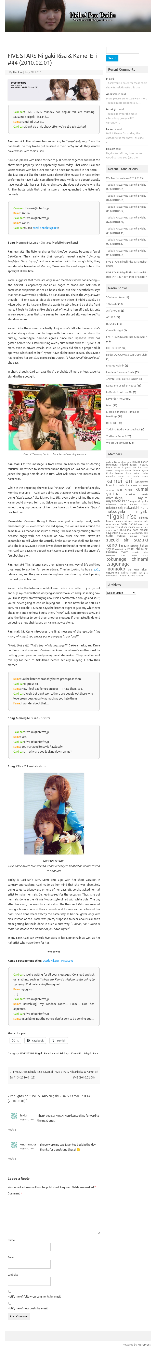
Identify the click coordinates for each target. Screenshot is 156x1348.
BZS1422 (111, 323)
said (111, 78)
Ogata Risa (143, 524)
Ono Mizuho (142, 527)
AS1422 (110, 317)
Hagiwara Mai (129, 467)
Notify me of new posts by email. (28, 1308)
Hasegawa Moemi (123, 470)
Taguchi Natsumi (130, 546)
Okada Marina (128, 527)
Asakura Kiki (111, 462)
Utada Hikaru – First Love (58, 960)
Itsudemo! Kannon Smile (120, 372)
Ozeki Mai (125, 530)
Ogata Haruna (129, 524)
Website (13, 1274)
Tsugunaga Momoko (118, 566)
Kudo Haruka (124, 490)
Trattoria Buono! (116, 436)
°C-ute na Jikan (115, 297)
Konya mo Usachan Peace (121, 385)
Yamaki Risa (116, 575)
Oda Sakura (112, 524)
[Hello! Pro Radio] (78, 30)
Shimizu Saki (141, 533)
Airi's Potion (113, 310)
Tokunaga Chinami (127, 558)
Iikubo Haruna (114, 473)
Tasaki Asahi (139, 556)
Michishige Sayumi (127, 498)
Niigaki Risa (91, 1053)
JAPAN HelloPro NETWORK (122, 378)
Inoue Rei (124, 476)
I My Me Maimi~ (115, 365)
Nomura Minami (123, 521)
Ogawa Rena (113, 527)
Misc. (109, 405)
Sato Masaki (140, 529)
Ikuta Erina (133, 473)
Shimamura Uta (128, 533)
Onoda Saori (112, 530)
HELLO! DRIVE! (114, 347)
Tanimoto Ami (115, 556)
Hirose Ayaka (140, 470)
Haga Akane (113, 467)
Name (11, 1240)
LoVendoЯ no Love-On (119, 392)
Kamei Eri (76, 1053)
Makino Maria (137, 494)
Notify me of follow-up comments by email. (34, 1296)
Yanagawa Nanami (133, 575)
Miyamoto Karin (117, 501)
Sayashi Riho (113, 532)
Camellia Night (114, 330)
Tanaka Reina (140, 552)
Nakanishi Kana (136, 507)
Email (11, 1257)
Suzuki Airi (117, 539)
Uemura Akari (138, 569)
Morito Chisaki (139, 504)
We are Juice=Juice (117, 442)
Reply (11, 1129)
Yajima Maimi (129, 572)
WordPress (144, 1344)
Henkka (18, 72)
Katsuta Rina (127, 485)
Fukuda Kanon (140, 461)
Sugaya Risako (139, 536)
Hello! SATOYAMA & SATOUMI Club (126, 354)
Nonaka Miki (141, 521)
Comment (15, 1193)
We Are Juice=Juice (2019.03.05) (125, 178)
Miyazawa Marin (116, 504)
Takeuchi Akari (137, 549)
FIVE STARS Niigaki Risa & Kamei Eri (41, 1053)
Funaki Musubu (139, 464)
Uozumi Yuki (112, 573)
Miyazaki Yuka (139, 501)
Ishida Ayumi (140, 476)
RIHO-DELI (112, 422)
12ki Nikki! (112, 304)
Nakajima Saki (114, 507)
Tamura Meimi (117, 552)
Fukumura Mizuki (117, 464)
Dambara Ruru (124, 462)
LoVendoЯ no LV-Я (117, 398)
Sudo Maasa (116, 535)
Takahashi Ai (120, 549)
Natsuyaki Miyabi (127, 511)
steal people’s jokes (45, 227)
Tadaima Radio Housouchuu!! (123, 429)
